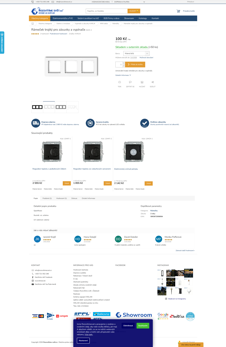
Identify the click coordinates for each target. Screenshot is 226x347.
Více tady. (89, 334)
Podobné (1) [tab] (47, 198)
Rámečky (154, 211)
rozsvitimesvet (40, 281)
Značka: (75, 34)
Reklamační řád (78, 288)
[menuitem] (39, 18)
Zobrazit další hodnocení (185, 250)
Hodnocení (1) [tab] (61, 198)
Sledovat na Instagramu (177, 299)
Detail (67, 183)
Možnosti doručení (146, 57)
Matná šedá (58, 189)
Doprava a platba (121, 2)
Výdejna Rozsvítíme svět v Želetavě (86, 291)
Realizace (76, 294)
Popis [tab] (36, 198)
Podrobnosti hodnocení (58, 34)
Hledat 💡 (133, 11)
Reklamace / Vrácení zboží (82, 276)
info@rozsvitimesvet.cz (43, 270)
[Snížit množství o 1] (124, 66)
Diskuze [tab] (74, 198)
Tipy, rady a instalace (81, 306)
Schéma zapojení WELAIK (82, 297)
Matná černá (37, 189)
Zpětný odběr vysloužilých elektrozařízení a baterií (91, 300)
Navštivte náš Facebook (43, 277)
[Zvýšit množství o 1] (124, 63)
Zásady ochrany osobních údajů (84, 285)
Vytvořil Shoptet (189, 342)
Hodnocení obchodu (101, 2)
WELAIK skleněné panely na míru (85, 303)
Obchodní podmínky (80, 282)
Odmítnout (128, 325)
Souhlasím (142, 325)
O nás (75, 279)
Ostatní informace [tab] (88, 198)
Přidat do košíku (137, 64)
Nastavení (83, 340)
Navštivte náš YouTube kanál (45, 284)
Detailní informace (122, 75)
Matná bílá (48, 189)
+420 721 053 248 (42, 274)
